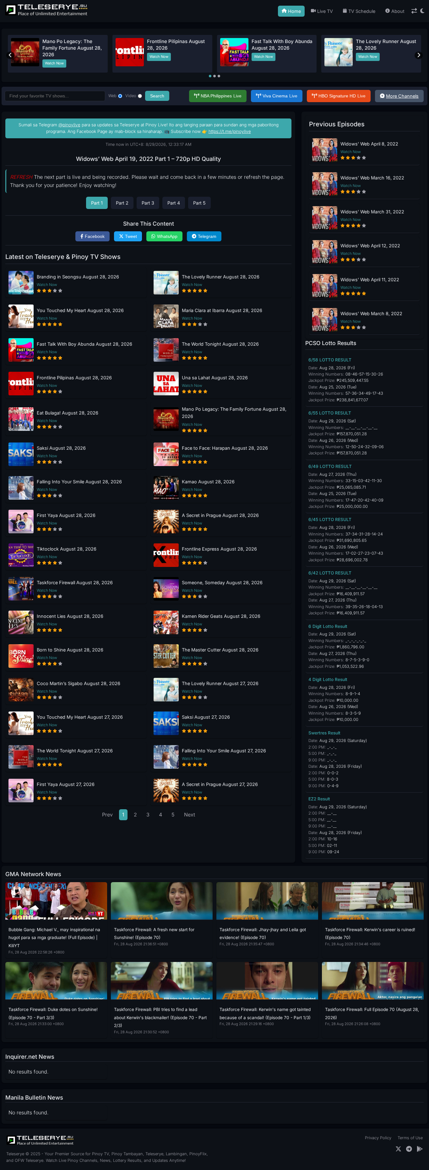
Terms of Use (410, 1137)
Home (294, 11)
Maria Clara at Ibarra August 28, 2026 (222, 310)
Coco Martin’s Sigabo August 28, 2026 (78, 683)
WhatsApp (167, 236)
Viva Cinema (280, 95)
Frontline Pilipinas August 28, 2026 (74, 377)
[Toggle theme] (422, 11)
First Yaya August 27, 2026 (66, 784)
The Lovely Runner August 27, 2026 (220, 683)
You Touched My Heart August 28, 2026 (80, 310)
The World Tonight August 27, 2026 (75, 750)
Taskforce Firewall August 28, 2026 (75, 582)
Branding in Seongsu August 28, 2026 (78, 276)
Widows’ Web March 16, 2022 (372, 177)
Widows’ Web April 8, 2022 (369, 143)
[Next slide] (419, 55)
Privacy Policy (378, 1137)
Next (189, 814)
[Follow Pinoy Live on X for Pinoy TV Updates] (398, 1149)
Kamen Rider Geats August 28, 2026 (221, 616)
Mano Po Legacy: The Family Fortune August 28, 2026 (72, 48)
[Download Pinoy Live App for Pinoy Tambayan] (420, 1149)
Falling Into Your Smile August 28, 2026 (79, 481)
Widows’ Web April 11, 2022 (369, 279)
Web (112, 95)
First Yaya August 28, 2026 (66, 515)
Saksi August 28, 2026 (61, 448)
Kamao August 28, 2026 (208, 481)
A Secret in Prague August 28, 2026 (220, 515)
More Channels (402, 96)
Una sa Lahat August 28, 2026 (215, 377)
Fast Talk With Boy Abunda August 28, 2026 (84, 344)
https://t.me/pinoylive (230, 131)
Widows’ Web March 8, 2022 (371, 313)
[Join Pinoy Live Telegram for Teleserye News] (409, 1149)
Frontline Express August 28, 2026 (219, 549)
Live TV (325, 11)
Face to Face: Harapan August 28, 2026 (225, 448)
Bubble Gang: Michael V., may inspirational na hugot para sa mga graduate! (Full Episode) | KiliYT (54, 937)
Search (157, 95)
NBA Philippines (221, 95)
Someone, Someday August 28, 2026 (222, 582)
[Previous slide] (10, 55)
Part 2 (122, 203)
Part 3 (148, 203)
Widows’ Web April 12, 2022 (370, 245)
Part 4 (173, 203)
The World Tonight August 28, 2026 (220, 344)
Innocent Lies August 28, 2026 (70, 616)
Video (130, 95)
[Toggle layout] (414, 11)
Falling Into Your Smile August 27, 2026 (224, 750)
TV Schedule (361, 11)
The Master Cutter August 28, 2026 (220, 649)
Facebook (95, 236)
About (398, 11)
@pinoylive (69, 124)
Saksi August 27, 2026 (206, 717)
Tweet (131, 236)
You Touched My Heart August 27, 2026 (80, 717)
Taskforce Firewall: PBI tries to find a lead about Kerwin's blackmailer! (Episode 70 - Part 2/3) (160, 1017)
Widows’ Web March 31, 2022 (372, 211)
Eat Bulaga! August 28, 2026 (67, 412)
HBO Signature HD (342, 95)
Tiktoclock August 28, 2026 (66, 549)
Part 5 (199, 203)
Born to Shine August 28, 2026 (70, 649)
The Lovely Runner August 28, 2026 (220, 276)
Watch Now (54, 63)
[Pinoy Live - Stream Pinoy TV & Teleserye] (47, 15)
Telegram (207, 236)
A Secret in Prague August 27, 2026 (220, 784)
